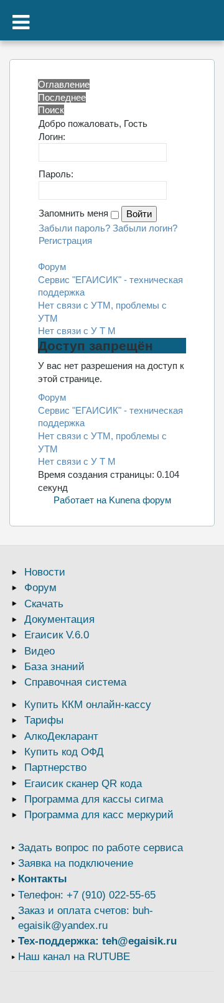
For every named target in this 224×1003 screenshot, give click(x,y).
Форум (52, 266)
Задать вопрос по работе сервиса (100, 848)
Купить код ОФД (64, 752)
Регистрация (65, 240)
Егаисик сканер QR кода (83, 784)
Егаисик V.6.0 (56, 635)
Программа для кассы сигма (93, 799)
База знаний (54, 667)
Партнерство (55, 767)
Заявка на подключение (75, 863)
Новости (44, 572)
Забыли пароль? (74, 228)
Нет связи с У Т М (77, 330)
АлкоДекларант (61, 736)
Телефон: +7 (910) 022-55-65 (87, 895)
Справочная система (75, 682)
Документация (59, 619)
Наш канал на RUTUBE (74, 957)
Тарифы (43, 720)
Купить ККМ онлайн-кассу (87, 705)
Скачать (43, 604)
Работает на (80, 500)
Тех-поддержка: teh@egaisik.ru (97, 941)
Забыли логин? (145, 228)
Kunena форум (140, 500)
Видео (39, 651)
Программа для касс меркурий (99, 815)
